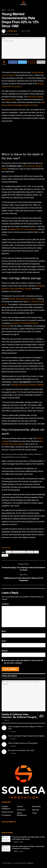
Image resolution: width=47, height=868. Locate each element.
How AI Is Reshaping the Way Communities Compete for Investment (28, 847)
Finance (20, 806)
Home (3, 10)
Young (5, 555)
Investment (21, 810)
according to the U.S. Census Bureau (22, 229)
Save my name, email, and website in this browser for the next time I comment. (23, 661)
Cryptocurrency (7, 812)
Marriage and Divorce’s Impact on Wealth (27, 384)
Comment (6, 604)
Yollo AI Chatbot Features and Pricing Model (22, 743)
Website (5, 651)
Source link (6, 547)
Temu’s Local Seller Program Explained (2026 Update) (26, 736)
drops (9, 552)
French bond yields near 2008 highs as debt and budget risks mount (28, 838)
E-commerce (6, 815)
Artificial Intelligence (6, 807)
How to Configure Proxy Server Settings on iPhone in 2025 (25, 727)
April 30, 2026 (25, 31)
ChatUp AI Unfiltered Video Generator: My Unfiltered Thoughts (19, 716)
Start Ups (35, 810)
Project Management (22, 814)
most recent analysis (35, 96)
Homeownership (18, 552)
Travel (34, 813)
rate (36, 552)
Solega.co (30, 863)
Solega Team (12, 31)
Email (4, 641)
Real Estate (11, 10)
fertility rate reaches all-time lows (22, 298)
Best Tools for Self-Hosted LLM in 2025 (21, 750)
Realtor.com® (10, 99)
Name (4, 631)
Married (29, 552)
